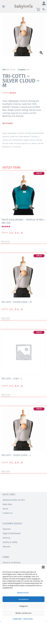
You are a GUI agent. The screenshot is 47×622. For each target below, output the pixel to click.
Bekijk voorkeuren (24, 613)
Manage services (23, 592)
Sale (28, 70)
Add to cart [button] (5, 395)
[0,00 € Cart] (38, 9)
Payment (7, 529)
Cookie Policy (17, 619)
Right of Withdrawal (12, 533)
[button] (43, 567)
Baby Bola (7, 504)
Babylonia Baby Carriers (14, 500)
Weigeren (23, 606)
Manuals (6, 546)
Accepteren (23, 599)
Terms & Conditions (11, 562)
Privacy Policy (28, 619)
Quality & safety (10, 542)
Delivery (6, 538)
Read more (5, 241)
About (5, 508)
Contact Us (8, 513)
